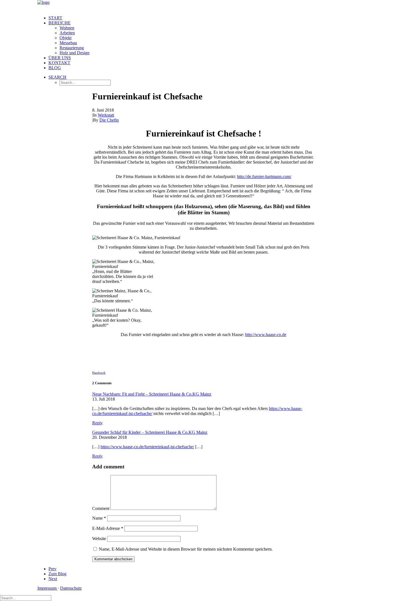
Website (99, 538)
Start (55, 18)
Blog (54, 67)
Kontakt (59, 62)
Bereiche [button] (59, 22)
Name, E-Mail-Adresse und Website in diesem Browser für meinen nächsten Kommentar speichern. (186, 549)
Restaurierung (72, 47)
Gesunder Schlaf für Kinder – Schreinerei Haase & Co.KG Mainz (149, 432)
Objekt (65, 37)
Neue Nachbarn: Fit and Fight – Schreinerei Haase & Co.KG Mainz (151, 394)
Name (99, 518)
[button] (57, 77)
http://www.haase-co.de (265, 334)
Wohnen (67, 27)
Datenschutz (71, 588)
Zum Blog (57, 573)
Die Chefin (109, 120)
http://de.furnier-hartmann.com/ (264, 176)
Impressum (47, 588)
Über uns (59, 57)
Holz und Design (74, 52)
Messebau (68, 42)
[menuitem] (209, 18)
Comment (100, 508)
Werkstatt (106, 115)
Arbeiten (67, 32)
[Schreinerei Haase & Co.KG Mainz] (203, 5)
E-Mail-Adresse (107, 528)
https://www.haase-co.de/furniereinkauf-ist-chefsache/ (147, 446)
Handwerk (98, 372)
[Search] (25, 597)
